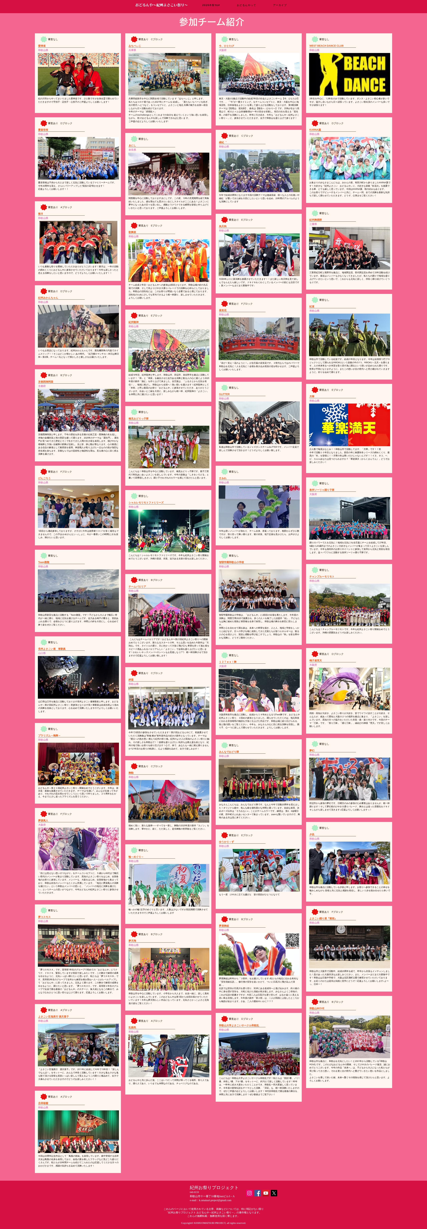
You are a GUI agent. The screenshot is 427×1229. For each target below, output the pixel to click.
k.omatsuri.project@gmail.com (215, 1200)
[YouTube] (266, 1193)
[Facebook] (257, 1193)
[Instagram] (249, 1193)
